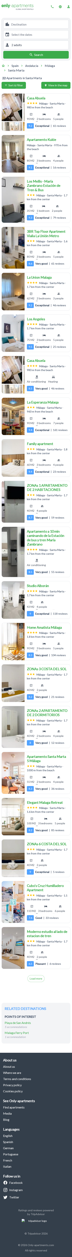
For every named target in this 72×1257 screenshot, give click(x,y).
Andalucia (31, 65)
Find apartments (14, 1107)
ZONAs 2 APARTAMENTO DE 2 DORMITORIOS (47, 712)
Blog (6, 1119)
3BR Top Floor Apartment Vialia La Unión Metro (46, 233)
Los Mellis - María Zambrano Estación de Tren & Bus (43, 185)
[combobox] (39, 24)
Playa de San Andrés (18, 1023)
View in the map (57, 85)
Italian (7, 1166)
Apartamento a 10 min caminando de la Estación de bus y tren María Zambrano (45, 537)
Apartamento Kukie (41, 139)
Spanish (8, 1142)
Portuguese (10, 1154)
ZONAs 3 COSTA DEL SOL (47, 669)
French (7, 1160)
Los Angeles (36, 319)
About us (9, 1066)
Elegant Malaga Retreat (45, 802)
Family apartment (40, 444)
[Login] (68, 7)
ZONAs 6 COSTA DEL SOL (47, 844)
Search (38, 54)
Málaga (50, 65)
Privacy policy (12, 1085)
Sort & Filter (15, 85)
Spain (15, 65)
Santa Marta (16, 70)
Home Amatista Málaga (44, 627)
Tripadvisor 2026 (37, 1233)
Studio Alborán (38, 586)
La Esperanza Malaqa (43, 402)
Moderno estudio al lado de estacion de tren (47, 933)
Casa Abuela (36, 98)
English (7, 1135)
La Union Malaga (39, 277)
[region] (13, 112)
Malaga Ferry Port (17, 1032)
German (8, 1148)
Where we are (12, 1072)
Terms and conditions (17, 1079)
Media (7, 1113)
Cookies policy (13, 1091)
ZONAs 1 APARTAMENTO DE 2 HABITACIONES (47, 487)
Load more (36, 978)
